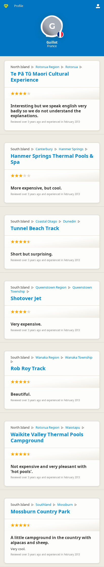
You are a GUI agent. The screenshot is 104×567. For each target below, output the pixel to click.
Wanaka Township (78, 357)
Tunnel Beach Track (35, 228)
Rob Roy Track (28, 368)
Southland (43, 504)
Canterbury (44, 149)
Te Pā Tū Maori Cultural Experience (40, 76)
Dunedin (69, 221)
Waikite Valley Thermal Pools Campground (47, 437)
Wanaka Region (47, 357)
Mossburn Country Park (40, 511)
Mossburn (65, 504)
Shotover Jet (26, 298)
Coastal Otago (46, 221)
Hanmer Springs (71, 149)
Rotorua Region (47, 67)
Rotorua (71, 67)
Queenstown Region (51, 287)
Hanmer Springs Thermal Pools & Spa (52, 159)
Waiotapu (72, 427)
